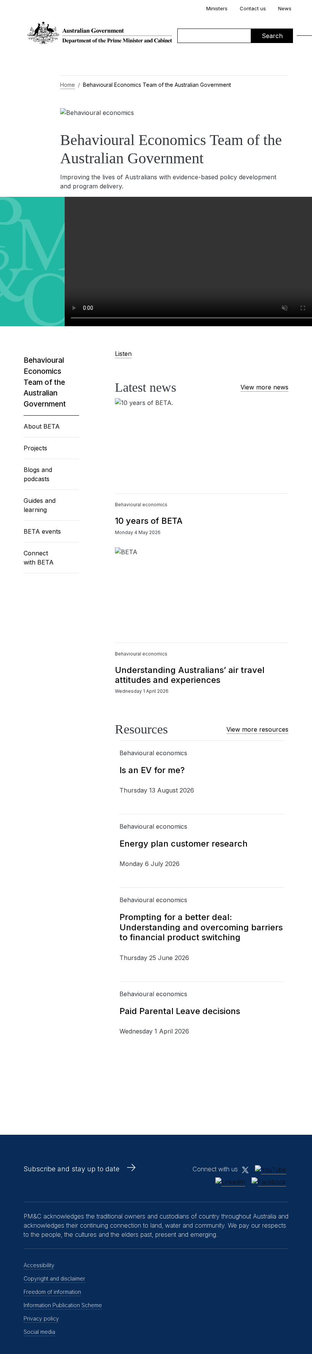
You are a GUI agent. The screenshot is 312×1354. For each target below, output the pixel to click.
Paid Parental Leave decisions (179, 1011)
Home (67, 84)
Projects (35, 448)
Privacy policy (41, 1318)
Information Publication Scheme (63, 1305)
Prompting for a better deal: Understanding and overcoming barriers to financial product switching (201, 927)
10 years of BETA (149, 521)
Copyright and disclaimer (54, 1278)
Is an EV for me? (152, 770)
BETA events (42, 531)
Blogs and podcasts (38, 474)
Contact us (253, 8)
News (284, 8)
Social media (39, 1331)
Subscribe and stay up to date (71, 1169)
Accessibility (39, 1265)
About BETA (42, 426)
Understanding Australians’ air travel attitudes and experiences (189, 675)
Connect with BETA (39, 557)
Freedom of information (52, 1292)
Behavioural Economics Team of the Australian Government (45, 382)
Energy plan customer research (183, 843)
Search (272, 36)
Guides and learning (40, 505)
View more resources (257, 729)
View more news (264, 387)
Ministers (217, 8)
